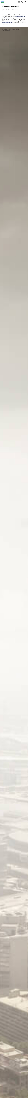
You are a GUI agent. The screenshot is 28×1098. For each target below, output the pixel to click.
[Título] (2, 2)
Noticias (15, 10)
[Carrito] (25, 2)
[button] (19, 2)
